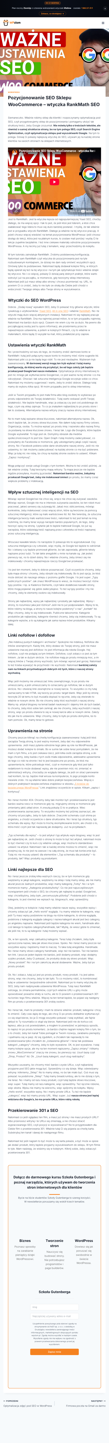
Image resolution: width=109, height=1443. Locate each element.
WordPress (14, 92)
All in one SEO (60, 311)
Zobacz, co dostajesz (52, 13)
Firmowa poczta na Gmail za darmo (86, 1403)
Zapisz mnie (54, 1351)
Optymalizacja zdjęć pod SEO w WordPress (27, 1403)
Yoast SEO (45, 311)
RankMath (84, 311)
